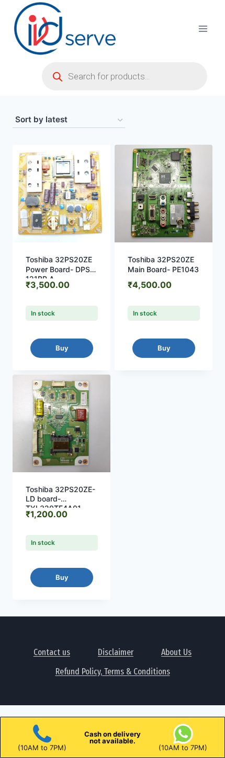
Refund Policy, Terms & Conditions (112, 671)
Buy (61, 348)
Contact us (51, 652)
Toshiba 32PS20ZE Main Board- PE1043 (163, 264)
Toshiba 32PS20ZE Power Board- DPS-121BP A (59, 269)
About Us (176, 652)
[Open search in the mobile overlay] (124, 76)
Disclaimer (115, 652)
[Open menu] (202, 28)
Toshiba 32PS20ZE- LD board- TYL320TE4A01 (60, 498)
